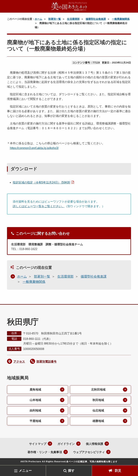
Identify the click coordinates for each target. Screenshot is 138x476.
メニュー (25, 470)
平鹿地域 (35, 420)
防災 (118, 470)
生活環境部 (73, 18)
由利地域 (35, 410)
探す (71, 470)
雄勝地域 (98, 420)
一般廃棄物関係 (121, 18)
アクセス (19, 361)
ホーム (38, 18)
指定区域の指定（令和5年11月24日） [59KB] (41, 182)
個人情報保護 (94, 443)
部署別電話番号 (46, 361)
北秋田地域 (98, 389)
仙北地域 (98, 410)
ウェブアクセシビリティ (89, 452)
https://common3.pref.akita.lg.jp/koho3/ (34, 148)
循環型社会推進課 (96, 18)
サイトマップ (37, 443)
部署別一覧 (54, 18)
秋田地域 (98, 400)
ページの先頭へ (130, 459)
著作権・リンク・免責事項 (44, 452)
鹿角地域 (35, 389)
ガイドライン (66, 443)
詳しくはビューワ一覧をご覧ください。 (39, 206)
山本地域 (35, 400)
